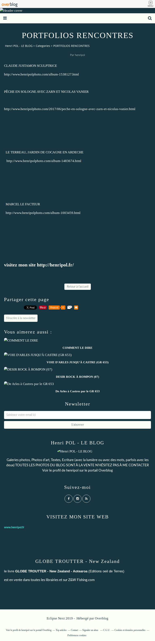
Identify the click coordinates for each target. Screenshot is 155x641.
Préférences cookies (76, 635)
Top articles (61, 630)
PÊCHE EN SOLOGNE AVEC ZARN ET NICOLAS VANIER (46, 92)
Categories (43, 46)
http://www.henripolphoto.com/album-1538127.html (41, 74)
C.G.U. (106, 630)
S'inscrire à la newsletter (21, 318)
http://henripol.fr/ (55, 264)
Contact (74, 630)
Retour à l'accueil (77, 286)
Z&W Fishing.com (81, 580)
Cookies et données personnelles (130, 630)
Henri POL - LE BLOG (18, 46)
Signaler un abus (90, 630)
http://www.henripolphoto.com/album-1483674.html (43, 161)
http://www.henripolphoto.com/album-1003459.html (43, 213)
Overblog (101, 618)
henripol (72, 470)
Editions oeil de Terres (106, 571)
